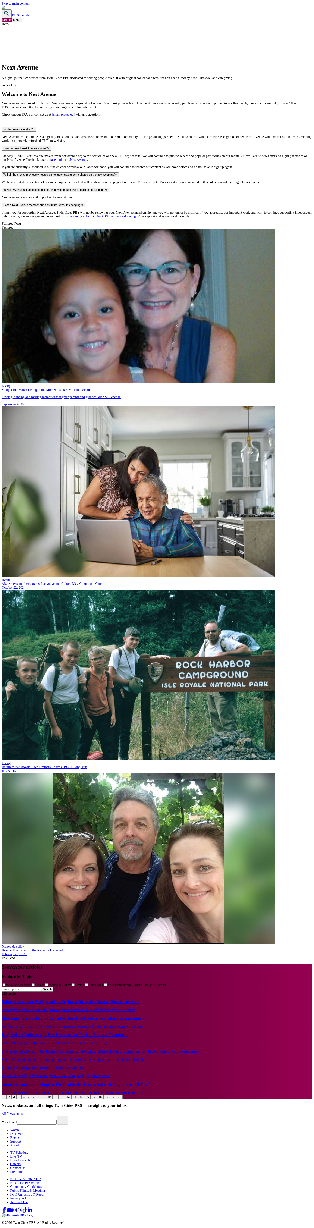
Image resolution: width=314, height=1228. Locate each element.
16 (87, 1097)
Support (15, 1141)
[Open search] (7, 13)
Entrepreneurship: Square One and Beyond (137, 985)
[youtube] (9, 1211)
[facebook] (4, 1211)
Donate (7, 20)
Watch (14, 1130)
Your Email (9, 1122)
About (14, 1145)
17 (93, 1097)
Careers (15, 1164)
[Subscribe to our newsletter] (62, 1120)
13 (68, 1097)
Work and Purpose (18, 985)
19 (106, 1097)
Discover (16, 1134)
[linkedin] (29, 1211)
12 (61, 1097)
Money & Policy (59, 985)
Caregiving (95, 985)
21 (119, 1097)
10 (49, 1097)
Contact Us (17, 1168)
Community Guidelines (26, 1186)
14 (74, 1097)
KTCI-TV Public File (25, 1183)
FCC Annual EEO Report (27, 1194)
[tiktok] (24, 1211)
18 (100, 1097)
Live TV (16, 1156)
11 (55, 1097)
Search (47, 989)
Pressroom (17, 1172)
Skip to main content (15, 3)
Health (39, 985)
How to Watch (20, 1160)
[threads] (19, 1211)
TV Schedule (20, 15)
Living (79, 985)
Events (14, 1137)
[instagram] (14, 1211)
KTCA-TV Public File (25, 1179)
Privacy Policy (20, 1198)
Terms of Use (19, 1202)
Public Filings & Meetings (27, 1190)
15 (80, 1097)
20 (113, 1097)
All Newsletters (12, 1113)
